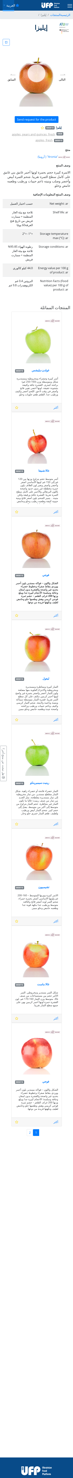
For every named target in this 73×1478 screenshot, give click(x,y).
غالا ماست (43, 984)
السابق (12, 79)
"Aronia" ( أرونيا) (48, 157)
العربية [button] (10, 5)
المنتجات (55, 15)
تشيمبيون (43, 887)
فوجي (45, 574)
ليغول (46, 678)
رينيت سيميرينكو (39, 782)
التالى (62, 79)
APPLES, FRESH (44, 140)
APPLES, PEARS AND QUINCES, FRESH (33, 134)
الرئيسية (65, 15)
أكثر (56, 408)
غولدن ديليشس (40, 370)
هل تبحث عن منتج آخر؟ (3, 762)
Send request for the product (36, 119)
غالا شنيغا (43, 470)
